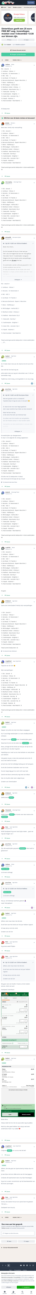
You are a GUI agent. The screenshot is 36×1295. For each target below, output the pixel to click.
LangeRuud (8, 661)
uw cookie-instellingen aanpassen (10, 1281)
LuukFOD (7, 547)
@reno (11, 797)
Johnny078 (8, 237)
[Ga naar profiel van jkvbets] (2, 123)
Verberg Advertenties (5, 9)
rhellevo (7, 64)
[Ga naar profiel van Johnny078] (2, 238)
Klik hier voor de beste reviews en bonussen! (19, 118)
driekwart (8, 601)
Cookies (25, 1270)
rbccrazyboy (8, 182)
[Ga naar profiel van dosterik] (2, 492)
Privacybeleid (17, 1270)
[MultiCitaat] (2, 113)
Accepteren (27, 1287)
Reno (6, 827)
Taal (10, 1270)
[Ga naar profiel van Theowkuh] (2, 810)
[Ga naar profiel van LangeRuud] (2, 661)
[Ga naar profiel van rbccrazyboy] (2, 182)
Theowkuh (8, 810)
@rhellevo (25, 743)
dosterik (7, 492)
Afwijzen (8, 1287)
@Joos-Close (5, 869)
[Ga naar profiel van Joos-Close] (2, 389)
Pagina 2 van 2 (16, 60)
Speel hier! (19, 20)
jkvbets (7, 123)
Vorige (6, 60)
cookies (30, 1277)
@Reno (14, 739)
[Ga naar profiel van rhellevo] (2, 65)
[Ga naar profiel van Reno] (2, 827)
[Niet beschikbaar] (18, 1066)
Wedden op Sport (20, 44)
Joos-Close (8, 389)
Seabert (9, 44)
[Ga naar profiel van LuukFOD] (2, 548)
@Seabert (4, 817)
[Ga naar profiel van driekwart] (2, 601)
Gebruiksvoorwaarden (7, 1277)
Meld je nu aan (5, 1228)
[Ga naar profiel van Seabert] (2, 45)
